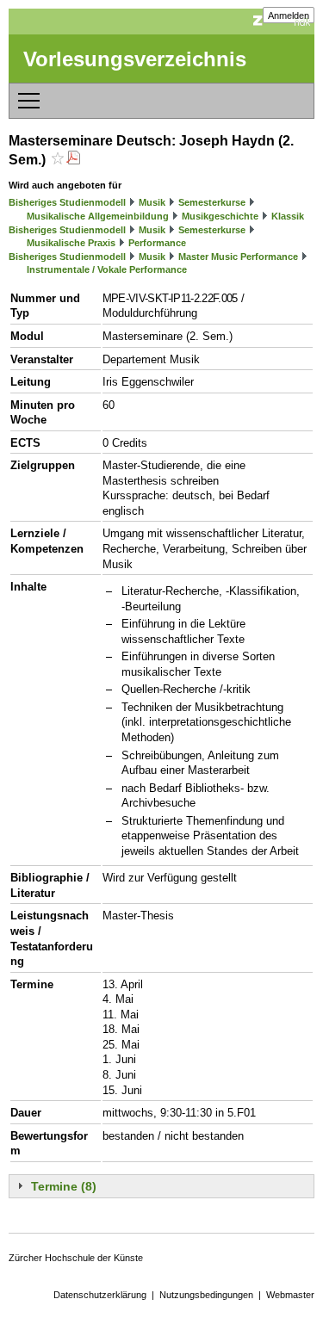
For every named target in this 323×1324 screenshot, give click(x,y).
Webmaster (290, 1295)
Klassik (287, 216)
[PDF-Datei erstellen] (73, 159)
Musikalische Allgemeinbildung (98, 216)
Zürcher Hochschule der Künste (76, 1258)
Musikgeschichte (220, 216)
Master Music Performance (238, 256)
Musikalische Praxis (71, 243)
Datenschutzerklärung (99, 1295)
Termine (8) (63, 1186)
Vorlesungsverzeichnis (134, 59)
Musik (152, 202)
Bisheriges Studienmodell (67, 202)
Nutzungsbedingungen (206, 1295)
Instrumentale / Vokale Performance (107, 269)
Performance (157, 243)
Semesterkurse (211, 202)
